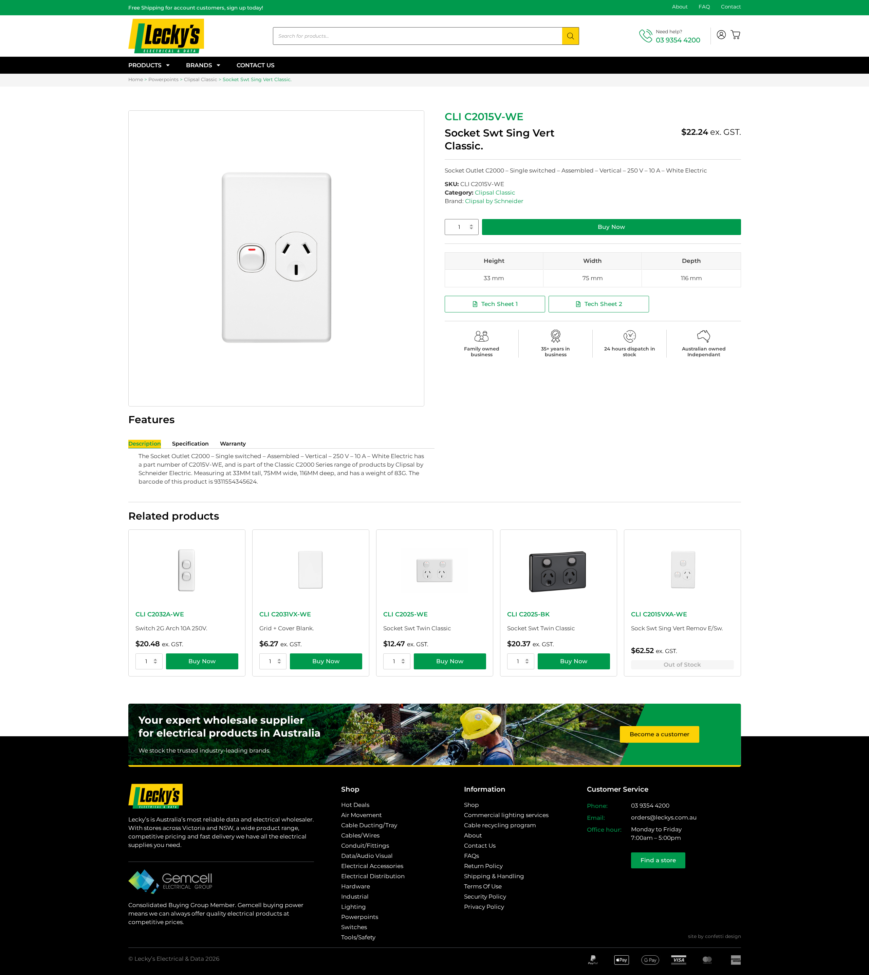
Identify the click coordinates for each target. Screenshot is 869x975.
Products (145, 65)
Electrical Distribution (373, 876)
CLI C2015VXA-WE (659, 614)
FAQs (471, 855)
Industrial (355, 896)
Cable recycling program (500, 825)
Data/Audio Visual (367, 855)
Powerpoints (163, 79)
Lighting (353, 906)
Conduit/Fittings (365, 845)
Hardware (355, 886)
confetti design (723, 936)
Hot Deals (355, 804)
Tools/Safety (358, 937)
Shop (471, 804)
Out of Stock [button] (682, 664)
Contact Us (256, 65)
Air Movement (361, 815)
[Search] (570, 36)
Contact (731, 6)
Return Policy (483, 866)
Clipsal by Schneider (494, 201)
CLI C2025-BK (528, 614)
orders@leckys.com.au (664, 817)
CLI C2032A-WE (159, 614)
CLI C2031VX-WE (285, 614)
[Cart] (735, 34)
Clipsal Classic (200, 79)
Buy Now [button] (202, 661)
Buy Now (611, 226)
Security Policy (485, 896)
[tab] (144, 444)
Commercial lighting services (506, 815)
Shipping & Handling (494, 876)
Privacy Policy (484, 906)
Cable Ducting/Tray (369, 825)
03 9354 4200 (678, 40)
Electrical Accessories (372, 866)
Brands (199, 65)
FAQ (704, 6)
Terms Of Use (483, 886)
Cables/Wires (360, 835)
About (680, 6)
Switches (354, 927)
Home (135, 79)
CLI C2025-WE (405, 614)
